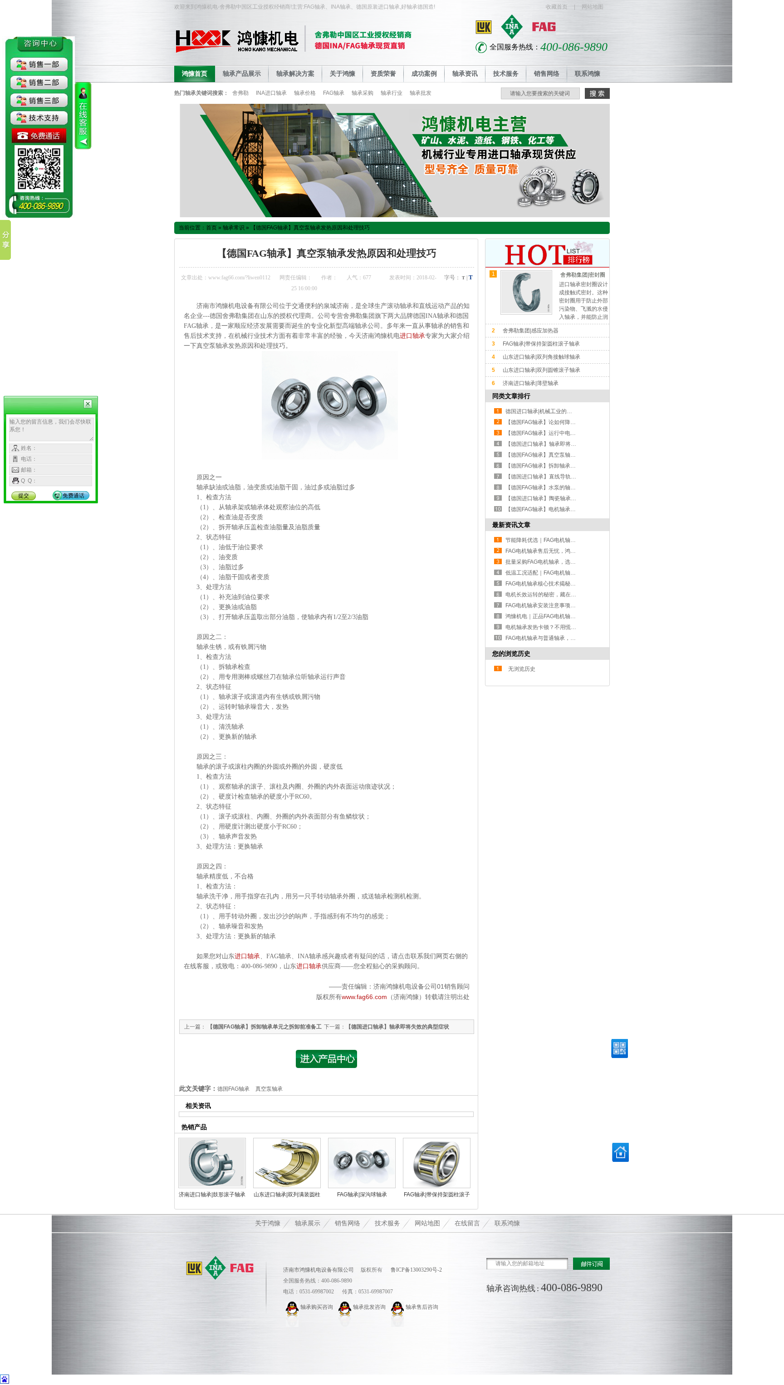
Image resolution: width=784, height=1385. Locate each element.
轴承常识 (234, 227)
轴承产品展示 (242, 73)
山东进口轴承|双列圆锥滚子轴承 (541, 370)
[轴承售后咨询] (398, 1307)
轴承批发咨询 (369, 1307)
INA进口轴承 (271, 93)
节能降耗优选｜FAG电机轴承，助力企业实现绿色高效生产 (576, 540)
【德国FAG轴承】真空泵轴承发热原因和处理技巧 (310, 227)
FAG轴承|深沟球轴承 (362, 1194)
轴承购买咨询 (316, 1307)
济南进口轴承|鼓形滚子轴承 (212, 1194)
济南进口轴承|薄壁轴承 (531, 383)
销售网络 (546, 73)
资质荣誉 (383, 73)
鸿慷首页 (194, 73)
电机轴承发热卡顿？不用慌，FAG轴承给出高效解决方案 (573, 627)
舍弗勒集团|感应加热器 (531, 330)
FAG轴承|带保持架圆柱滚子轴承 (541, 344)
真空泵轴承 (269, 1089)
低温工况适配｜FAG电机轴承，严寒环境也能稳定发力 (570, 573)
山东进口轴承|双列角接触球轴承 (541, 357)
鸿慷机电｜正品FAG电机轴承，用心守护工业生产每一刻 (573, 616)
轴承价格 (305, 93)
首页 (211, 227)
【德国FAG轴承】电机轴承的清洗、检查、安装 (562, 509)
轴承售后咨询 (422, 1307)
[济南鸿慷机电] (220, 1268)
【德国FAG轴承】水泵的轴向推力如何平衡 (556, 487)
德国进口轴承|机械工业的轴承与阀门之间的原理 (563, 411)
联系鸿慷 (587, 73)
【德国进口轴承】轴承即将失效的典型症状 (397, 1027)
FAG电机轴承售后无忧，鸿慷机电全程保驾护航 (562, 551)
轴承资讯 (465, 73)
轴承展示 (307, 1223)
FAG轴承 (333, 93)
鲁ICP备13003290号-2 (415, 1270)
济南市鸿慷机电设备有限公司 (318, 1270)
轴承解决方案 (295, 73)
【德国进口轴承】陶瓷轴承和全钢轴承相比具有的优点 (570, 498)
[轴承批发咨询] (345, 1307)
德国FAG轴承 (233, 1089)
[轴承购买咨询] (293, 1307)
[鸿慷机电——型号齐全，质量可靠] (392, 215)
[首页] (620, 1160)
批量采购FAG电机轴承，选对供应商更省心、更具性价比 (573, 562)
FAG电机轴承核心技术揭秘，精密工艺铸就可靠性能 (567, 583)
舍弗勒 (240, 93)
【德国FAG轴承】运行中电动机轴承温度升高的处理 (567, 433)
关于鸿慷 (342, 73)
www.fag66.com (364, 996)
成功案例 (424, 73)
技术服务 (506, 73)
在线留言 (467, 1223)
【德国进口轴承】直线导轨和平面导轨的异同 (559, 476)
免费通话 (73, 496)
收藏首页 (557, 7)
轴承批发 (420, 93)
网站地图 (592, 7)
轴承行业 (391, 93)
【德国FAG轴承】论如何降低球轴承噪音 (554, 422)
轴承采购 (362, 93)
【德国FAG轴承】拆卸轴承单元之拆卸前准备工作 (565, 466)
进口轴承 (412, 335)
